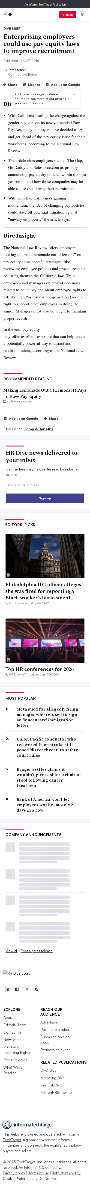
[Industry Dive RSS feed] (36, 989)
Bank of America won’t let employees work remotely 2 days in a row (45, 805)
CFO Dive (48, 1070)
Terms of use (38, 1173)
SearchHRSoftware (56, 1092)
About (8, 1017)
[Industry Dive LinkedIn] (7, 989)
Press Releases (15, 1060)
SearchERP (49, 1085)
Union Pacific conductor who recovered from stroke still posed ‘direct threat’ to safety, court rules (48, 747)
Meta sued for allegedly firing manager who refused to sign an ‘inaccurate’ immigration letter (47, 717)
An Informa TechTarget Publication (45, 4)
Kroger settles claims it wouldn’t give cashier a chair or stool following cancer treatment (49, 777)
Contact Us (12, 1032)
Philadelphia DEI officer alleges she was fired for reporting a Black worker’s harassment (43, 591)
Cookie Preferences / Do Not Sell (30, 1178)
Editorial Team (14, 1025)
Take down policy (66, 1173)
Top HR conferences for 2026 (39, 669)
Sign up (68, 14)
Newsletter (12, 1039)
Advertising (49, 1022)
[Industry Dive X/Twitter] (26, 989)
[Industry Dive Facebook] (17, 989)
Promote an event (55, 1049)
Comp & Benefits (39, 429)
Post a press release (37, 951)
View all (12, 951)
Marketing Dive (52, 1077)
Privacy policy (14, 1173)
